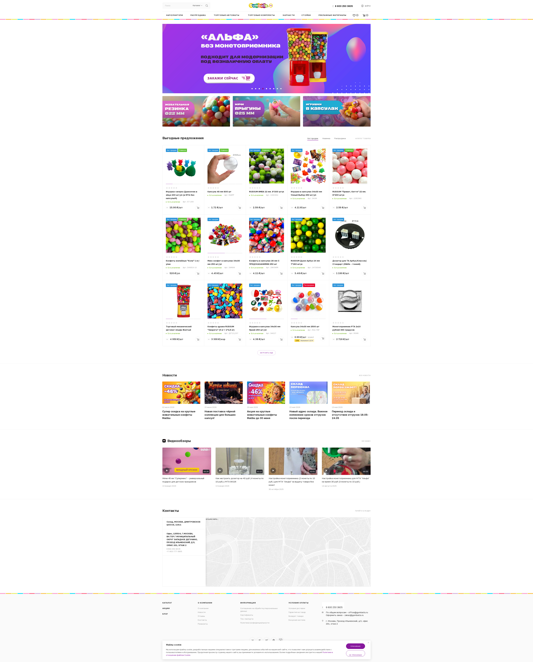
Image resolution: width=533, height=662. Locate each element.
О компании (205, 603)
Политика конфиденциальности (254, 623)
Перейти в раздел (363, 511)
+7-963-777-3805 (174, 551)
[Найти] (206, 5)
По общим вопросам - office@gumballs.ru (347, 612)
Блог (165, 614)
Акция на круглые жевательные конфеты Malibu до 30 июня (262, 415)
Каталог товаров (363, 138)
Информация (248, 603)
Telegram (259, 640)
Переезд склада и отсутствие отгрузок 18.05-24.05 (350, 415)
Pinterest (281, 640)
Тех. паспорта (246, 619)
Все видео (366, 441)
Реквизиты (203, 624)
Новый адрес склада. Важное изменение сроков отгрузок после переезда (308, 415)
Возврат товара (296, 616)
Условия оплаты (299, 603)
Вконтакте (252, 640)
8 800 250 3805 (344, 6)
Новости (202, 612)
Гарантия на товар (297, 612)
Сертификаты (246, 615)
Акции (166, 608)
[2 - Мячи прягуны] (266, 111)
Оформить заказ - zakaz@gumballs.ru (345, 615)
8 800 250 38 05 (173, 549)
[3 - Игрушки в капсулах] (337, 111)
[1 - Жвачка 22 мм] (196, 111)
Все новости (365, 375)
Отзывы (201, 616)
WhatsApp (274, 640)
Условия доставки (297, 608)
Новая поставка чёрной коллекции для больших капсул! (220, 415)
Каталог (167, 603)
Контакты (202, 620)
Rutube (267, 640)
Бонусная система (297, 620)
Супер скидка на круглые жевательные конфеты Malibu (178, 415)
